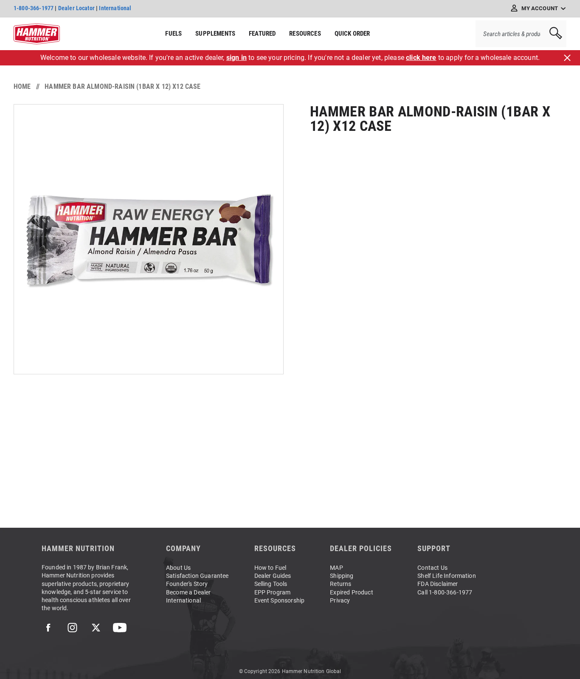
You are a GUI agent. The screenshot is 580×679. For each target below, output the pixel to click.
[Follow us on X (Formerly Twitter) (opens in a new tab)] (96, 627)
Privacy (340, 600)
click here (421, 58)
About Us (178, 567)
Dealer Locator (76, 8)
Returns (340, 583)
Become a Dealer (188, 592)
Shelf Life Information (446, 575)
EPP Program (272, 592)
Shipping (341, 575)
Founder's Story (187, 583)
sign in (236, 58)
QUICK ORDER (352, 33)
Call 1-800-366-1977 (444, 592)
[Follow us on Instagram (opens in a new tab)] (72, 627)
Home (22, 86)
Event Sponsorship (279, 600)
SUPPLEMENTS (215, 33)
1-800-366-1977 (33, 8)
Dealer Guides (272, 575)
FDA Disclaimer (437, 583)
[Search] (552, 34)
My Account (539, 8)
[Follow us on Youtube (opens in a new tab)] (120, 627)
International (115, 8)
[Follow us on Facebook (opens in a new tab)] (48, 627)
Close (567, 58)
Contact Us (432, 567)
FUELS (173, 33)
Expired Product (351, 592)
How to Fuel (270, 567)
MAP (336, 567)
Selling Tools (270, 583)
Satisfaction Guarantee (197, 575)
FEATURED (262, 33)
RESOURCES (305, 33)
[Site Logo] (37, 34)
